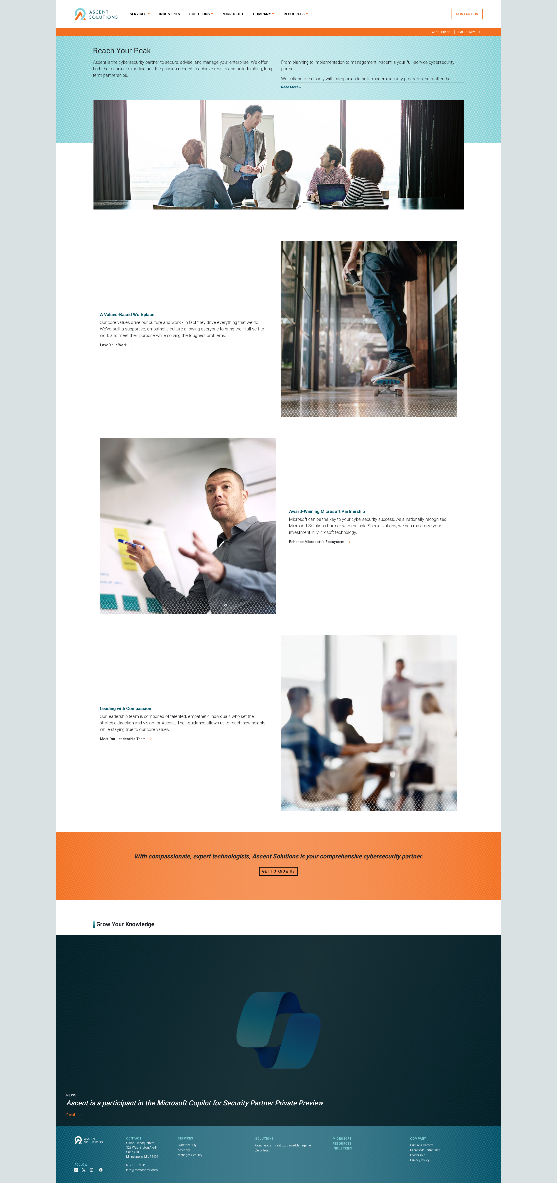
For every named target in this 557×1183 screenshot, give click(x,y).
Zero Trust (262, 1150)
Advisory (184, 1150)
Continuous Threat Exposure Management (284, 1145)
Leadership (417, 1155)
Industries (169, 14)
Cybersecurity (187, 1145)
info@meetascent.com (142, 1170)
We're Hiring (441, 32)
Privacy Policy (419, 1160)
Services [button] (138, 14)
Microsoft (233, 14)
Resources (342, 1143)
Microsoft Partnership (425, 1150)
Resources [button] (294, 14)
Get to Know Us (278, 871)
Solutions (264, 1138)
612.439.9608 (135, 1165)
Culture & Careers (422, 1145)
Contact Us (467, 14)
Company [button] (262, 14)
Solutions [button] (199, 14)
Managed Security (190, 1155)
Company (418, 1138)
